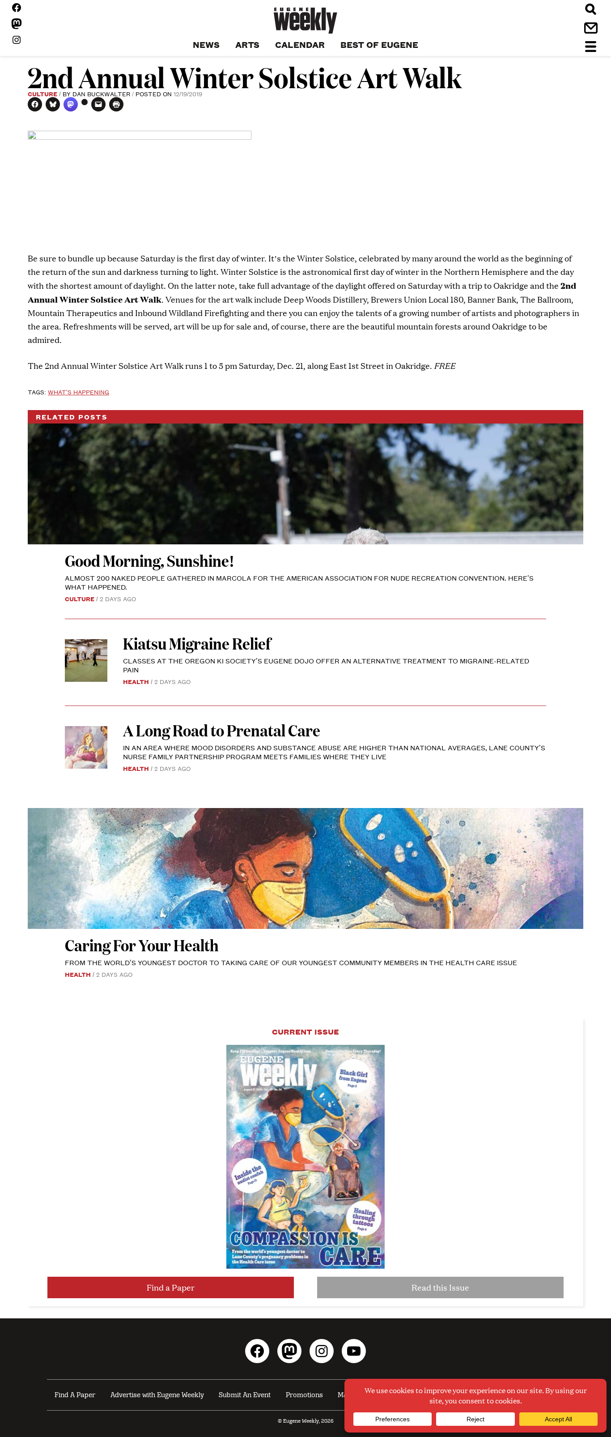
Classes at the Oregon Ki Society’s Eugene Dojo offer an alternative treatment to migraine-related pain (326, 665)
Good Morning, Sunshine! (149, 560)
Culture (42, 93)
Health (136, 681)
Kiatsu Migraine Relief (198, 643)
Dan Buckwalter (101, 93)
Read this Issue (440, 1287)
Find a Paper (171, 1287)
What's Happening (78, 391)
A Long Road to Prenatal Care (221, 729)
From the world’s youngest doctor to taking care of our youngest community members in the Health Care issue (291, 962)
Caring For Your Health (142, 944)
